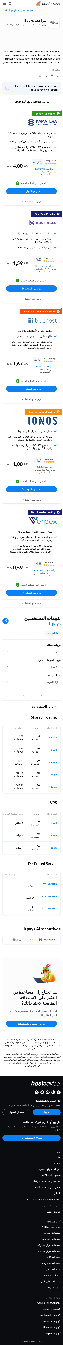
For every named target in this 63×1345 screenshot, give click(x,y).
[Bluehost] (42, 320)
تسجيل (46, 1112)
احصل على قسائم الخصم (31, 183)
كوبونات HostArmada (49, 1314)
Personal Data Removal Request (44, 1199)
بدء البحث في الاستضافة (30, 1023)
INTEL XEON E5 (49, 909)
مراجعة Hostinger (44, 265)
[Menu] (4, 3)
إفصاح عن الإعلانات (10, 10)
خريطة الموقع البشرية (50, 1169)
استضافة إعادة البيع (51, 1281)
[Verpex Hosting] (42, 521)
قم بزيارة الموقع (33, 191)
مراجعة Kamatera (44, 168)
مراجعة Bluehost (44, 366)
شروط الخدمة (53, 1211)
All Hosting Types (51, 1226)
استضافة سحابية (52, 1269)
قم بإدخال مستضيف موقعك (47, 1181)
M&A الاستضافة (33, 1137)
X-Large (53, 787)
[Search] (10, 3)
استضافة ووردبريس (51, 1238)
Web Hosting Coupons (49, 1302)
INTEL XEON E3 (49, 884)
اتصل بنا (57, 1162)
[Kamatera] (42, 122)
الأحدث (53, 666)
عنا (59, 1156)
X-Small (53, 737)
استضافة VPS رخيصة (50, 1263)
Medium (52, 762)
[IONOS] (42, 420)
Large (54, 774)
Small (54, 750)
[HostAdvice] (48, 3)
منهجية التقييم (27, 10)
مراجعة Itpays (35, 20)
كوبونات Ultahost (52, 1327)
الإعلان (57, 1193)
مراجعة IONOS (44, 466)
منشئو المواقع (54, 1287)
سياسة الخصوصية (52, 1205)
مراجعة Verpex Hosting (44, 570)
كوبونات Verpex (53, 1333)
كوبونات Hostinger (51, 1320)
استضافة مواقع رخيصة (49, 1251)
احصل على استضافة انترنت (47, 1187)
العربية (50, 682)
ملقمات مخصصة (52, 1275)
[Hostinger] (42, 223)
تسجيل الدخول (16, 1112)
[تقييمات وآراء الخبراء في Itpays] (58, 75)
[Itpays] (53, 22)
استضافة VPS (54, 1257)
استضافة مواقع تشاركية (49, 1245)
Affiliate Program (51, 1175)
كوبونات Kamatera (51, 1308)
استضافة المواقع (52, 1232)
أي (56, 651)
